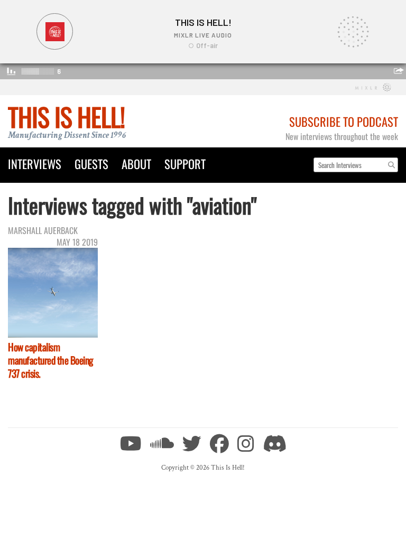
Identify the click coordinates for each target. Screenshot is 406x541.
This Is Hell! (66, 116)
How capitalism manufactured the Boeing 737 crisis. (50, 360)
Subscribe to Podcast (343, 121)
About (136, 163)
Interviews (34, 163)
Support (185, 163)
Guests (91, 163)
